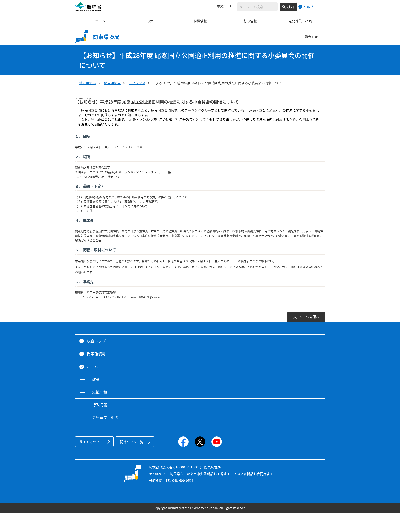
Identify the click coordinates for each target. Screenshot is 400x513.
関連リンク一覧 (131, 441)
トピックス (137, 82)
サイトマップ (89, 441)
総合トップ (96, 341)
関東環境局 (112, 82)
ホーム (100, 20)
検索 (290, 6)
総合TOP (311, 36)
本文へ (222, 6)
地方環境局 (87, 82)
